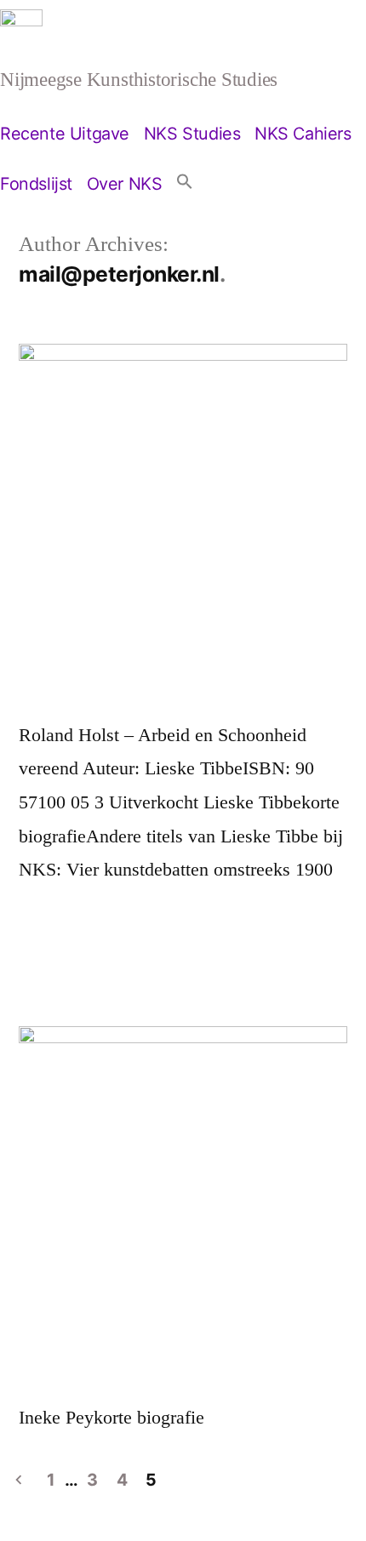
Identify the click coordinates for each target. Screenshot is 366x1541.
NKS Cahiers (303, 133)
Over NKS (125, 184)
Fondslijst (36, 184)
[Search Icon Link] (184, 184)
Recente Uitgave (64, 133)
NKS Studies (192, 133)
